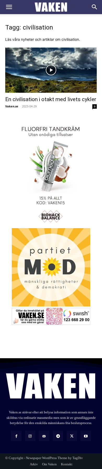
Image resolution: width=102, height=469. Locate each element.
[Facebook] (16, 436)
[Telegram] (58, 436)
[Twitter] (72, 436)
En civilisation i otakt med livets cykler (50, 99)
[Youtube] (86, 436)
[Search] (94, 7)
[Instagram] (30, 436)
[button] (9, 7)
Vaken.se (11, 106)
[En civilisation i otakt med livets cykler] (51, 70)
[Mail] (44, 436)
